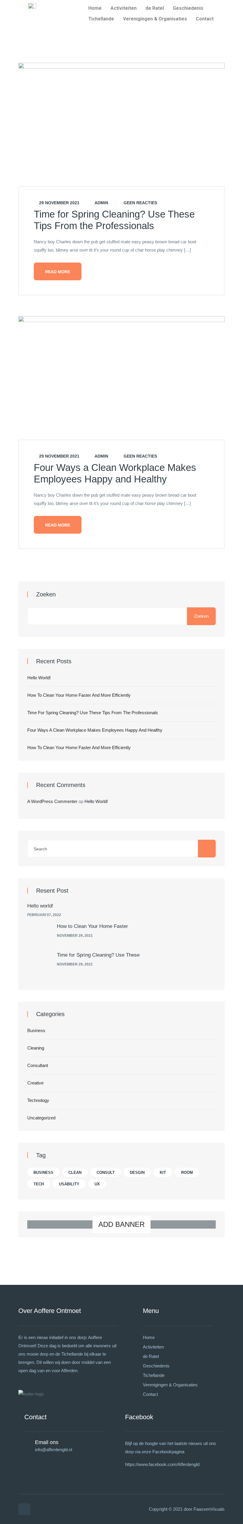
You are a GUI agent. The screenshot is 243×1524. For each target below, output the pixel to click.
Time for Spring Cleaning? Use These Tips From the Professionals (92, 712)
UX (97, 1184)
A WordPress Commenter (52, 801)
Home (95, 8)
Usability (69, 1184)
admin (101, 202)
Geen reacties (139, 202)
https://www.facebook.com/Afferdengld (162, 1464)
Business (36, 1030)
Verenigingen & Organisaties (155, 19)
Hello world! (39, 677)
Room (187, 1172)
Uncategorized (41, 1117)
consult (106, 1172)
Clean (74, 1172)
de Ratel (155, 8)
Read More (57, 271)
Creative (35, 1082)
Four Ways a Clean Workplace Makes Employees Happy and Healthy (94, 730)
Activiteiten (124, 8)
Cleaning (35, 1047)
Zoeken (46, 594)
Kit (163, 1172)
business (43, 1172)
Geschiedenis (188, 8)
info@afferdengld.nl (53, 1449)
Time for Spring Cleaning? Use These (98, 955)
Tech (38, 1184)
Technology (38, 1100)
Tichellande (101, 19)
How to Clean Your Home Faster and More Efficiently (79, 695)
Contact (205, 19)
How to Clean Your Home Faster (92, 926)
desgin (137, 1172)
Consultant (37, 1065)
